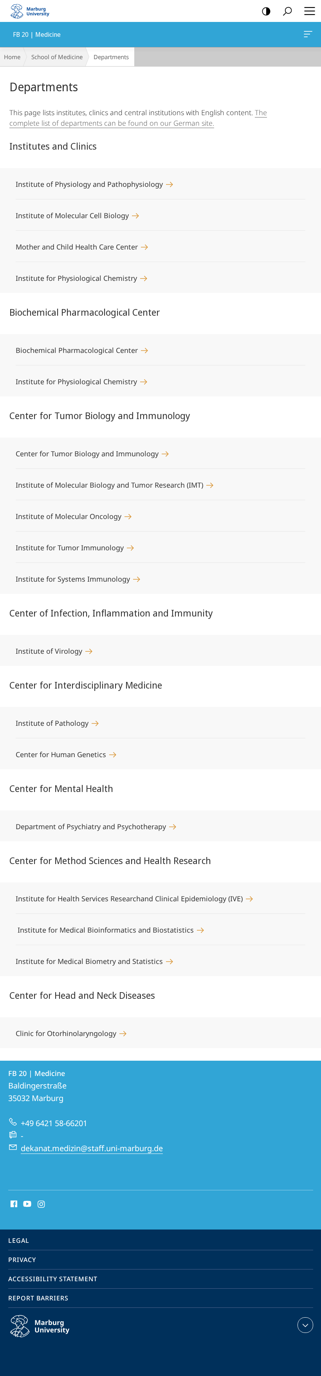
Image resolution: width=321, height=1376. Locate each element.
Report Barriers (38, 1298)
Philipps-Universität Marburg (55, 1338)
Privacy (22, 1259)
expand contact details (305, 1325)
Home (12, 57)
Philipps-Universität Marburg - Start (33, 11)
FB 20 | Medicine (309, 34)
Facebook (13, 1204)
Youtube (26, 1204)
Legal (18, 1240)
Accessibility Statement (52, 1279)
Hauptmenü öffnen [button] (309, 11)
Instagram (42, 1204)
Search (287, 11)
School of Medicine (57, 57)
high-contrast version (266, 11)
